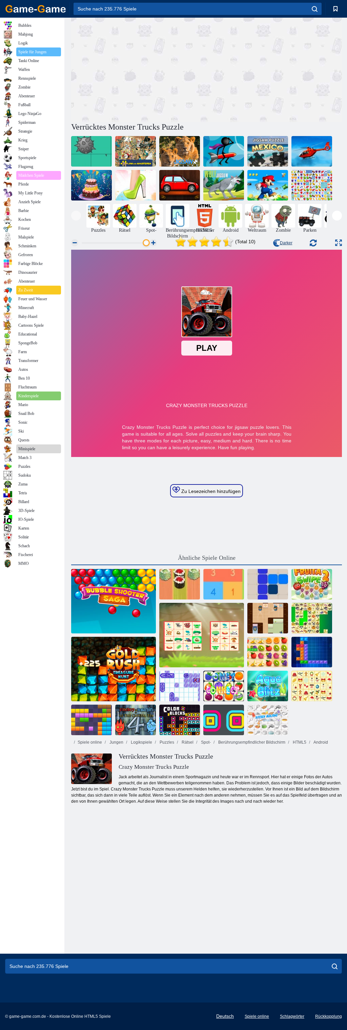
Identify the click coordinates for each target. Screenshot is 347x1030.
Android (320, 742)
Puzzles (166, 742)
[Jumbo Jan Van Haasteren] (135, 151)
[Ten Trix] (311, 652)
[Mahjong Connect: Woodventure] (201, 635)
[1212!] (267, 584)
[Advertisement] (139, 68)
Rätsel (187, 742)
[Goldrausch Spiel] (113, 669)
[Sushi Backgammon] (179, 584)
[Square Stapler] (223, 720)
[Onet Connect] (223, 686)
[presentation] (76, 216)
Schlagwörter (292, 1016)
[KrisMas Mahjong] (311, 686)
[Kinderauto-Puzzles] (179, 185)
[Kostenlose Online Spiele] (35, 9)
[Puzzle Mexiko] (267, 151)
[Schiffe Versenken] (179, 686)
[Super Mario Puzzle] (267, 185)
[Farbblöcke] (179, 720)
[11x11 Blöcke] (91, 720)
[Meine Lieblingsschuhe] (135, 185)
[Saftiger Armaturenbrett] (267, 652)
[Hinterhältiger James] (267, 618)
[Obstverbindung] (311, 185)
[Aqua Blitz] (267, 686)
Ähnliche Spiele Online (207, 557)
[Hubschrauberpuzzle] (311, 151)
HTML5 (299, 742)
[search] (314, 8)
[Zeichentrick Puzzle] (91, 151)
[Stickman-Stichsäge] (223, 151)
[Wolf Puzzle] (223, 185)
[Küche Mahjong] (267, 720)
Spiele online (90, 742)
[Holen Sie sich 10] (223, 584)
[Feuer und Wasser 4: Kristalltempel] (135, 720)
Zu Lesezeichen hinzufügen (210, 491)
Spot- (205, 742)
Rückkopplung (328, 1016)
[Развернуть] (338, 243)
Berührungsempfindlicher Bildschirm (251, 742)
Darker (286, 243)
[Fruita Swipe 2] (311, 584)
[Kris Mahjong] (311, 618)
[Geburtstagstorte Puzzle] (91, 185)
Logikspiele (141, 742)
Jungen (115, 742)
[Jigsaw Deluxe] (179, 151)
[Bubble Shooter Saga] (113, 601)
